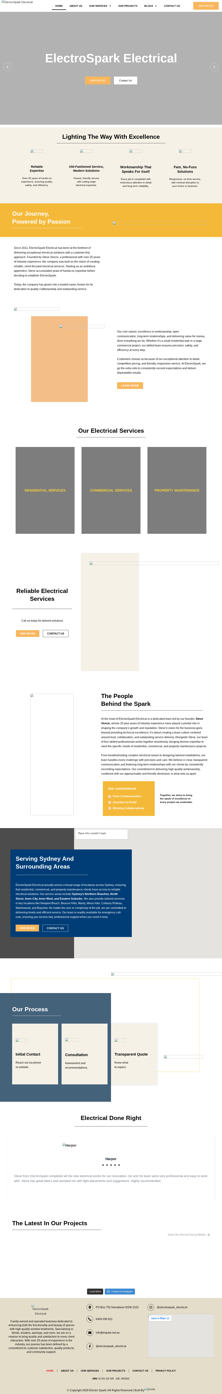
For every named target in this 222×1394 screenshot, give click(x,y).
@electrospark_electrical (111, 1346)
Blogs (148, 6)
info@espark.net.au (108, 1332)
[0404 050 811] (90, 1319)
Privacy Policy (166, 1370)
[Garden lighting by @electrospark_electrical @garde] (136, 1265)
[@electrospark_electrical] (90, 1346)
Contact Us (172, 6)
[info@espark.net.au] (90, 1332)
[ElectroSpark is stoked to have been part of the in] (36, 1265)
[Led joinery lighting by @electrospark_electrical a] (186, 1260)
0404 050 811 (104, 1319)
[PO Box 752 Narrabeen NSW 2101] (90, 1307)
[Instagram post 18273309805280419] (86, 1249)
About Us (76, 6)
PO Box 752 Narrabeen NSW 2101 (117, 1307)
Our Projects (127, 6)
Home (59, 6)
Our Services (98, 6)
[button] (7, 67)
